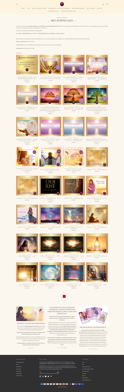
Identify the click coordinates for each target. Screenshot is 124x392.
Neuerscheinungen (78, 8)
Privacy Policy (18, 369)
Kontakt (100, 8)
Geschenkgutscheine (20, 362)
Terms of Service (19, 375)
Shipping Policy (19, 373)
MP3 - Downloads (62, 347)
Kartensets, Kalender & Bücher (59, 8)
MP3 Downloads (53, 11)
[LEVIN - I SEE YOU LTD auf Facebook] (43, 376)
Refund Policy (18, 371)
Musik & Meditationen (39, 8)
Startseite (59, 17)
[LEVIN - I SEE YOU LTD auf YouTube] (45, 376)
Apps (28, 8)
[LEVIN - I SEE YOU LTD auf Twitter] (48, 376)
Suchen (17, 364)
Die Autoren (91, 8)
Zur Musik (31, 347)
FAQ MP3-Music (19, 366)
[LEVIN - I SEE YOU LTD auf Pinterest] (51, 376)
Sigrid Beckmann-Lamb (68, 11)
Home (23, 8)
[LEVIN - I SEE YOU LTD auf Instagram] (40, 376)
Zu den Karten (93, 348)
